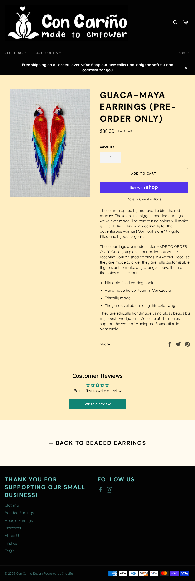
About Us (13, 535)
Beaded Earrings (19, 512)
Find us (11, 543)
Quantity (107, 146)
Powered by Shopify (58, 573)
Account (184, 52)
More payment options (144, 199)
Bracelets (13, 528)
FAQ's (10, 550)
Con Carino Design (29, 573)
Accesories (47, 53)
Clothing (14, 53)
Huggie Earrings (19, 520)
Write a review (97, 403)
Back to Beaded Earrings (100, 443)
